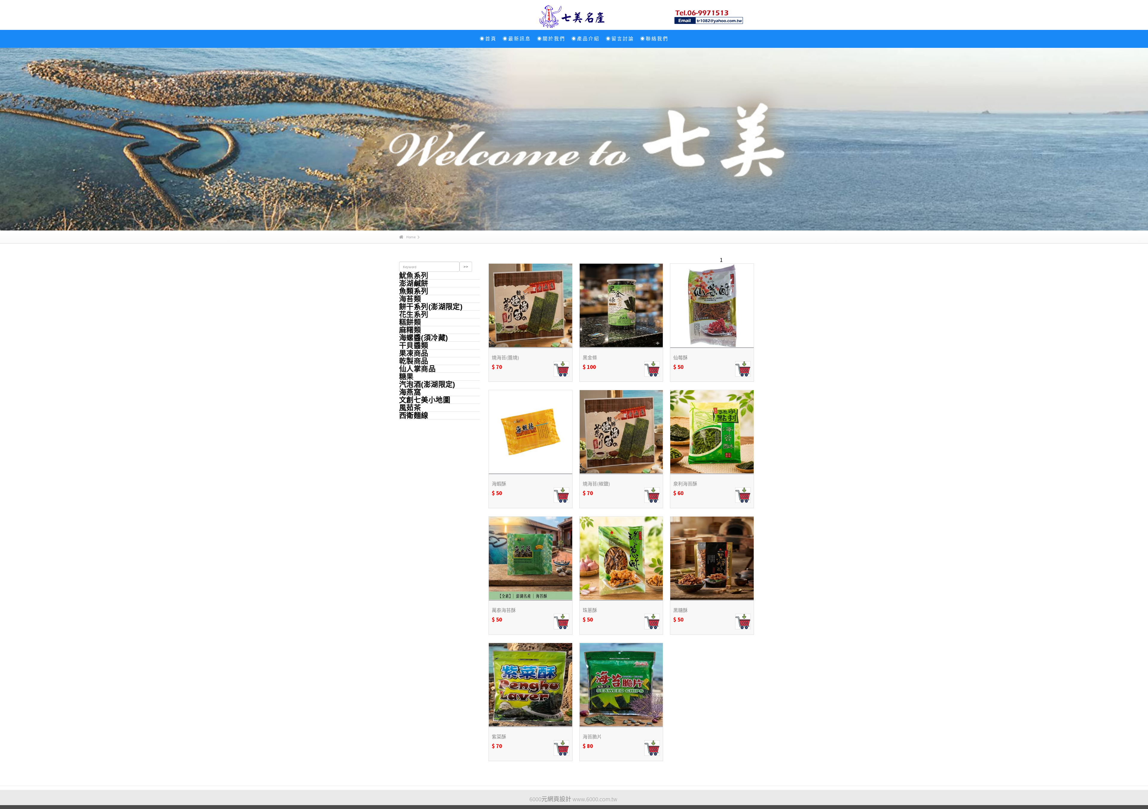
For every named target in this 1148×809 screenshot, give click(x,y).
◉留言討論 (620, 38)
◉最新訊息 (517, 38)
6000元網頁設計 (550, 799)
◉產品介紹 (585, 38)
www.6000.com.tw (595, 799)
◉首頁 (488, 38)
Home (411, 237)
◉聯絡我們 (654, 38)
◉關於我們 (551, 38)
